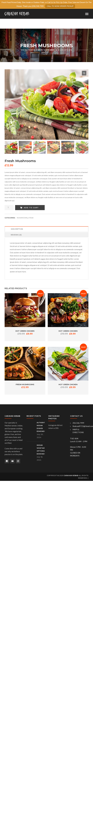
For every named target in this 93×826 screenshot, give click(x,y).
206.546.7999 (78, 423)
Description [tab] (17, 229)
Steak (31, 218)
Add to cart (31, 208)
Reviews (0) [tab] (16, 235)
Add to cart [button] (25, 309)
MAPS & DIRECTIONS (78, 430)
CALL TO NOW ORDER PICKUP (60, 6)
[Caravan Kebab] (17, 13)
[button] (84, 73)
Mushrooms (22, 218)
